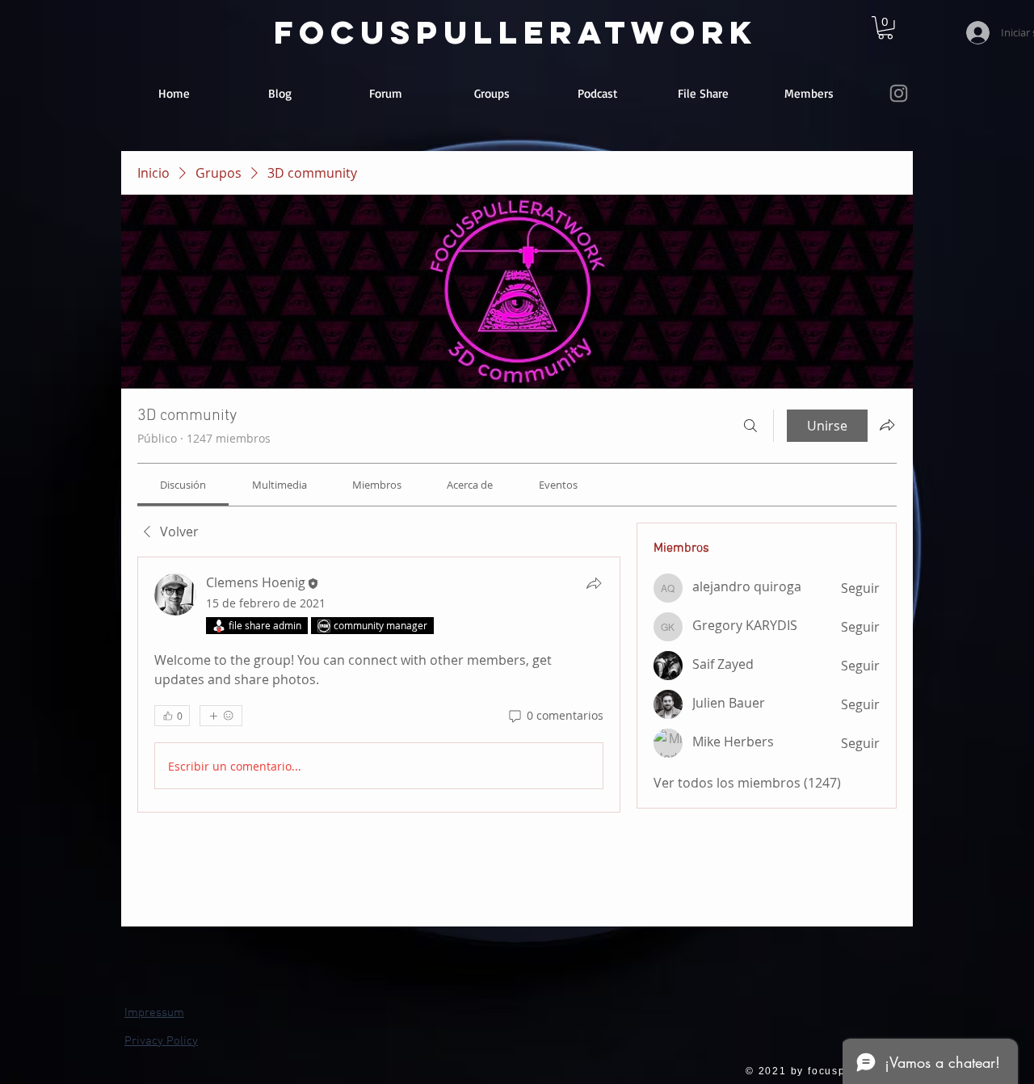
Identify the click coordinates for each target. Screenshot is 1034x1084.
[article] (378, 685)
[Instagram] (898, 93)
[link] (885, 28)
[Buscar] (750, 426)
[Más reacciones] (221, 715)
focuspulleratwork (516, 32)
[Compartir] (593, 583)
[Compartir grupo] (887, 425)
